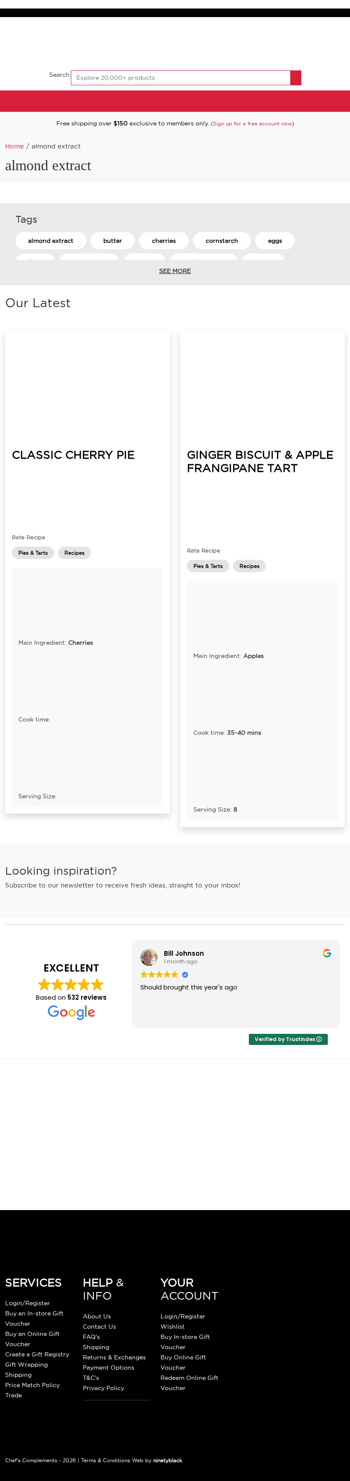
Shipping (18, 1374)
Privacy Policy (103, 1388)
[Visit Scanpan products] (160, 1096)
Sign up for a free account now (252, 123)
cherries (164, 240)
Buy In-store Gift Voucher (185, 1341)
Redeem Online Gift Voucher (189, 1382)
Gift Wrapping (26, 1364)
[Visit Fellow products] (316, 1096)
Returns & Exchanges (114, 1357)
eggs (275, 240)
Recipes (74, 553)
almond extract (50, 240)
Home (14, 146)
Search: (60, 74)
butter (112, 240)
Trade (13, 1395)
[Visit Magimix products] (277, 1096)
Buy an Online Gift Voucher (32, 1338)
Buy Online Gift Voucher (183, 1362)
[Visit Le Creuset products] (83, 1096)
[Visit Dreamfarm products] (160, 1160)
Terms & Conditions (105, 1460)
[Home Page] (175, 42)
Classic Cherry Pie (73, 455)
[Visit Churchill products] (199, 1160)
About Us (97, 1316)
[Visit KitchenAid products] (121, 1096)
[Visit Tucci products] (83, 1160)
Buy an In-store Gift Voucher (34, 1318)
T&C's (91, 1377)
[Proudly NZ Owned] (292, 1300)
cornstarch (222, 240)
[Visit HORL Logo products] (121, 1160)
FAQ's (91, 1336)
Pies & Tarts (33, 553)
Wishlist (172, 1326)
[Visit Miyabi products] (238, 1160)
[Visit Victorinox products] (199, 1096)
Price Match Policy (32, 1385)
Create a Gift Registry (37, 1354)
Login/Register (27, 1303)
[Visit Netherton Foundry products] (238, 1096)
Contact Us (99, 1326)
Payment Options (108, 1367)
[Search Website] (295, 77)
